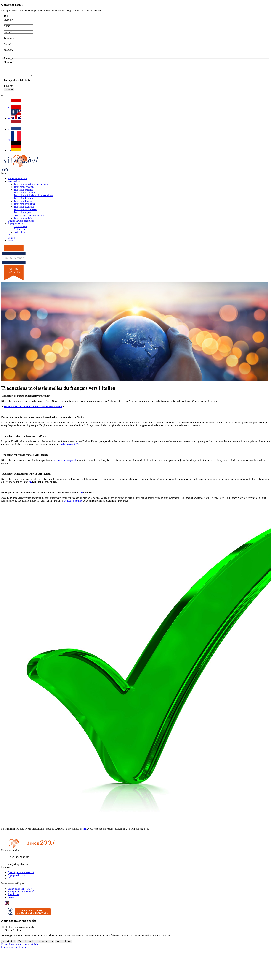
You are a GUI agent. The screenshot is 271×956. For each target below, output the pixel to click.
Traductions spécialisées (25, 187)
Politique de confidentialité (21, 891)
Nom (7, 26)
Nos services (14, 181)
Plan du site (13, 894)
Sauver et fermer (63, 941)
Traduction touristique (24, 206)
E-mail (8, 32)
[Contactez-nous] (6, 170)
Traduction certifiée (23, 189)
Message (9, 62)
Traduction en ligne (23, 218)
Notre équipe (20, 226)
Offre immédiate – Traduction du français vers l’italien (33, 406)
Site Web (8, 50)
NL (9, 129)
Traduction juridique (24, 198)
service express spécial (65, 460)
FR (9, 140)
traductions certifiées (70, 444)
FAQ (10, 235)
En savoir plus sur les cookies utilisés (19, 944)
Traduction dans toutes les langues (31, 184)
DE (9, 150)
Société (7, 44)
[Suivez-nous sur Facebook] (3, 904)
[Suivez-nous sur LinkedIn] (11, 904)
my (30, 482)
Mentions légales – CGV (20, 888)
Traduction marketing (24, 203)
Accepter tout (9, 941)
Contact (11, 237)
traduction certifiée (73, 500)
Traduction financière (24, 201)
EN (9, 118)
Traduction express (23, 212)
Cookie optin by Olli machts (15, 947)
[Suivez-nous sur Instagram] (7, 904)
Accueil (11, 240)
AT (9, 108)
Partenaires (19, 232)
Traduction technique (24, 192)
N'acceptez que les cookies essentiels (35, 941)
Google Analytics (13, 930)
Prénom (8, 19)
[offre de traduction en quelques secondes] (29, 914)
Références (19, 229)
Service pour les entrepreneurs (29, 215)
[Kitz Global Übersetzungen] (20, 166)
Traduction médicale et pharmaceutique (33, 195)
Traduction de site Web (25, 209)
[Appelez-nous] (2, 170)
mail (85, 828)
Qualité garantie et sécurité (21, 220)
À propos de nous (16, 223)
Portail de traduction (17, 178)
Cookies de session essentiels (19, 927)
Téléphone (9, 38)
